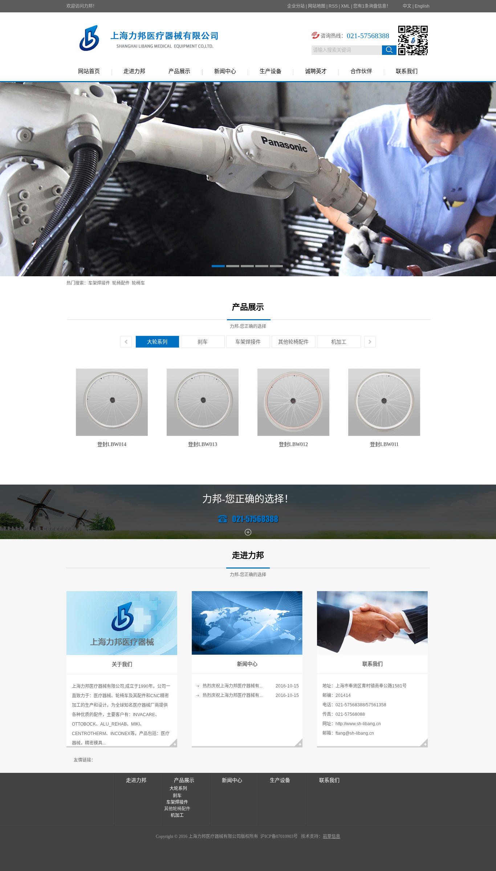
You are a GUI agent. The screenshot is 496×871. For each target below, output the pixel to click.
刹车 (203, 342)
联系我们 (407, 71)
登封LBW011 (384, 444)
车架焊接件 (99, 283)
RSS (333, 6)
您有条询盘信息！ (372, 6)
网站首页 (89, 71)
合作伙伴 (361, 71)
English (422, 6)
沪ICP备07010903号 (278, 836)
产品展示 (179, 71)
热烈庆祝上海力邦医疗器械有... (233, 686)
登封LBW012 (293, 444)
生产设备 (270, 71)
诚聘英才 (316, 71)
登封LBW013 (202, 444)
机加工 (338, 342)
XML (345, 6)
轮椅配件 (121, 283)
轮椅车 (138, 283)
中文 (407, 6)
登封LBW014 (111, 444)
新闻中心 (225, 71)
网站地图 (316, 6)
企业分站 (296, 6)
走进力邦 (134, 71)
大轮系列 (157, 342)
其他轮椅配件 (293, 342)
